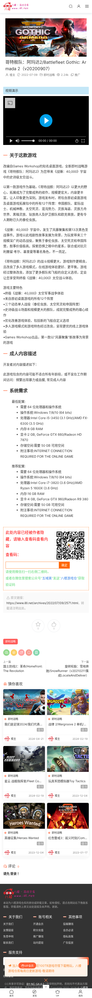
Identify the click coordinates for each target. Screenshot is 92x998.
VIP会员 (29, 965)
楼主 (12, 74)
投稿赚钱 (68, 924)
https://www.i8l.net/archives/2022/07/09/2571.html (42, 603)
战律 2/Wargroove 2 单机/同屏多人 (67, 724)
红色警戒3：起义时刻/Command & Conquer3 (67, 838)
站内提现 (38, 942)
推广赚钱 (38, 936)
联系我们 (8, 942)
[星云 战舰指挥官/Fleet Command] (24, 759)
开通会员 (38, 924)
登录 (13, 874)
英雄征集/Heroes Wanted (21, 838)
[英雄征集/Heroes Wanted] (24, 816)
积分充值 (38, 930)
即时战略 (49, 74)
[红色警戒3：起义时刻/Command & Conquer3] (68, 816)
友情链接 (8, 930)
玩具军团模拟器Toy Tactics (66, 781)
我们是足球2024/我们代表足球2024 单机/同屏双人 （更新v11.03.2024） (23, 724)
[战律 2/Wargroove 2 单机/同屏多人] (68, 702)
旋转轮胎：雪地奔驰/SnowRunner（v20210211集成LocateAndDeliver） (67, 670)
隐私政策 (68, 936)
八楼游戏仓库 (16, 6)
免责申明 (8, 936)
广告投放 (68, 942)
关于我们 (8, 924)
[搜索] (71, 6)
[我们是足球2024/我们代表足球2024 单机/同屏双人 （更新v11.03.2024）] (24, 702)
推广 (77, 74)
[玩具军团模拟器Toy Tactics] (68, 759)
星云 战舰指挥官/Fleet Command (23, 781)
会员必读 (68, 930)
